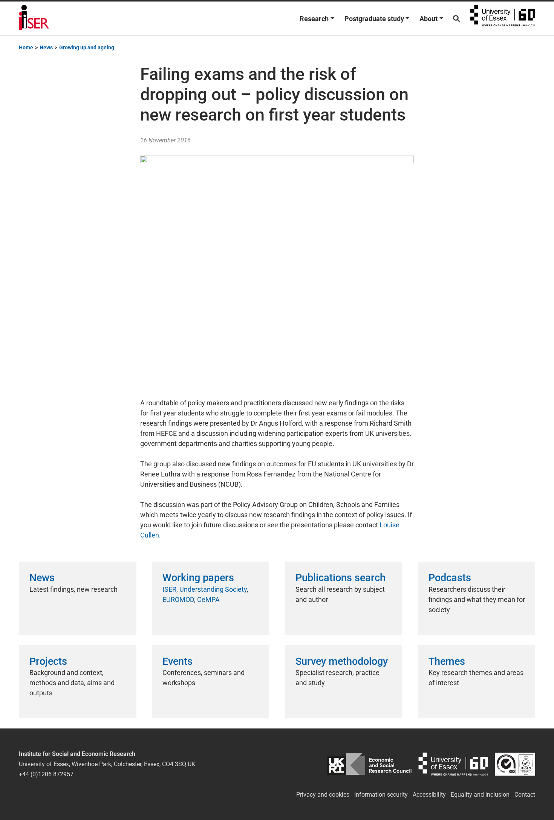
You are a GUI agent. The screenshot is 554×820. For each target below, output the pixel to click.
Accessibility (429, 794)
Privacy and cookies (322, 794)
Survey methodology (341, 661)
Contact (524, 794)
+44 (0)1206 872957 (46, 774)
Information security (381, 794)
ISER (169, 589)
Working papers (198, 578)
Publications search (340, 578)
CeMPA (208, 599)
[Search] (456, 19)
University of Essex (502, 18)
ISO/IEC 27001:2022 (515, 764)
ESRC (369, 764)
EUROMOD (178, 599)
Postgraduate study (374, 19)
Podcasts (450, 578)
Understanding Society (213, 589)
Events (177, 661)
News (42, 578)
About (428, 19)
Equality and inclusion (480, 794)
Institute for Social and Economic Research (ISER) (34, 18)
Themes (447, 661)
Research (314, 19)
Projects (48, 661)
